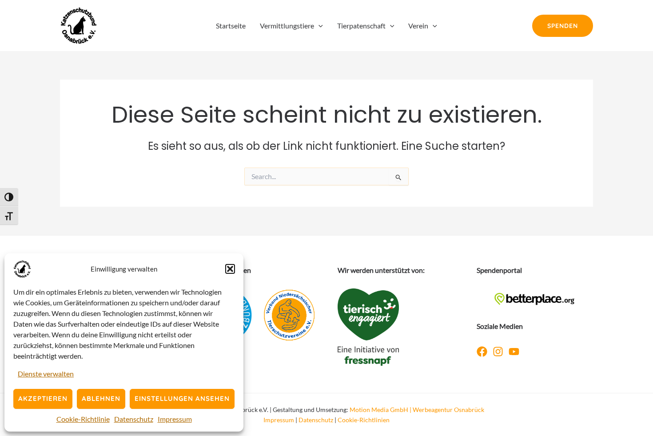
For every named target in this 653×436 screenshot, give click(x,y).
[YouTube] (514, 351)
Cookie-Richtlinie (83, 419)
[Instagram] (498, 351)
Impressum (175, 419)
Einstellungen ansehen (182, 398)
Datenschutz (133, 419)
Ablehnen (101, 398)
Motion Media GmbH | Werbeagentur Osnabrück (417, 409)
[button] (230, 268)
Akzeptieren (43, 398)
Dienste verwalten (46, 373)
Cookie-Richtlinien (364, 420)
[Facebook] (482, 351)
